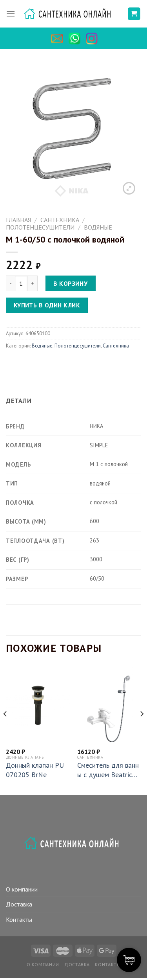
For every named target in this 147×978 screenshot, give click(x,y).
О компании (22, 889)
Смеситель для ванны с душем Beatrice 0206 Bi (108, 770)
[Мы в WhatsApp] (76, 38)
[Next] (141, 729)
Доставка (19, 904)
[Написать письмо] (59, 38)
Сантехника (59, 220)
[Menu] (10, 13)
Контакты (19, 919)
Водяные (98, 227)
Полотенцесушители (40, 227)
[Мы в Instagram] (94, 38)
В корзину (70, 283)
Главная (18, 220)
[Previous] (5, 729)
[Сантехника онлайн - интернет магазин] (71, 14)
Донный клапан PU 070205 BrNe (35, 770)
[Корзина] (134, 13)
